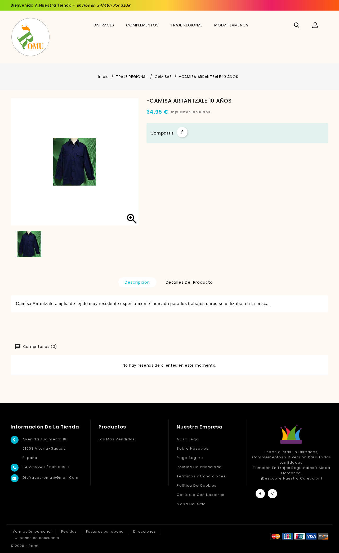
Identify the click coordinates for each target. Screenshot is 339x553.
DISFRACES (103, 25)
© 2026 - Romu (25, 545)
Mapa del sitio (191, 503)
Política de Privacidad (199, 466)
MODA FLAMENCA (231, 25)
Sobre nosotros (192, 448)
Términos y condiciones (201, 476)
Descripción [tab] (137, 282)
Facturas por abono (105, 531)
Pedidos (69, 531)
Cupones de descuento (37, 537)
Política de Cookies (196, 485)
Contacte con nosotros (200, 494)
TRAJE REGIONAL (187, 25)
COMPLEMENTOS (142, 25)
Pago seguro (190, 457)
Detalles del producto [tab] (189, 282)
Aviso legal (188, 439)
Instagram (272, 493)
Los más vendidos (117, 439)
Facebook (260, 493)
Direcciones (144, 531)
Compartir (182, 132)
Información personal (31, 531)
